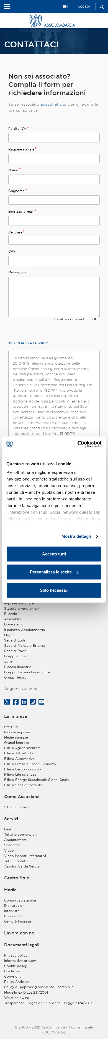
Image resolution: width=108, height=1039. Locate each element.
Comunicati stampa (20, 900)
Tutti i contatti (16, 861)
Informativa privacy (20, 960)
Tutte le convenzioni (20, 834)
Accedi (84, 6)
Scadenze (12, 845)
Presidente (13, 916)
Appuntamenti (15, 839)
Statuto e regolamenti (22, 608)
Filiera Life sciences (20, 774)
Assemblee (13, 619)
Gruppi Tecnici (15, 677)
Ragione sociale (21, 149)
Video (9, 850)
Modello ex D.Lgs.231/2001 (26, 992)
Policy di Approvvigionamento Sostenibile (38, 987)
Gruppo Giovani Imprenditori (27, 672)
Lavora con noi (19, 933)
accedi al (50, 104)
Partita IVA (17, 128)
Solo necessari (54, 590)
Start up (11, 727)
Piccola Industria (17, 667)
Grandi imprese (16, 742)
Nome (13, 170)
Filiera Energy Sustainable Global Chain (36, 779)
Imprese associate (19, 603)
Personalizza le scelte (51, 572)
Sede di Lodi (14, 640)
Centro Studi (17, 878)
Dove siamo (14, 624)
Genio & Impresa (17, 921)
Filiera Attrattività (19, 753)
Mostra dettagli (76, 536)
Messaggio (17, 272)
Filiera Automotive (19, 758)
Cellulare (15, 232)
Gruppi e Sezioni (17, 656)
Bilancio (10, 613)
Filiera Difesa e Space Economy (30, 764)
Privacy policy (15, 955)
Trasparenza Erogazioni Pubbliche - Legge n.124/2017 (48, 1003)
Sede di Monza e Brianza (24, 645)
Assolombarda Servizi (22, 866)
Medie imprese (16, 737)
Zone (8, 661)
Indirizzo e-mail (21, 211)
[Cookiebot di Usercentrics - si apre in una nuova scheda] (78, 444)
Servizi (11, 818)
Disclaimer (12, 971)
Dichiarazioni (14, 905)
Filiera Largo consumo (22, 769)
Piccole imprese (17, 732)
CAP (12, 251)
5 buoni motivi (16, 807)
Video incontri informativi (25, 856)
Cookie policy (15, 966)
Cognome (16, 191)
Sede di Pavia (15, 651)
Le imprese (15, 716)
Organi (9, 635)
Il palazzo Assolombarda (24, 630)
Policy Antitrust (17, 981)
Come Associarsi (21, 796)
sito (63, 104)
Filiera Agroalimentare (22, 748)
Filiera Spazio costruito (23, 785)
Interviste (11, 911)
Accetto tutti (54, 553)
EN (65, 6)
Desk (8, 829)
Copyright (12, 976)
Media (10, 889)
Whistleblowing (16, 997)
